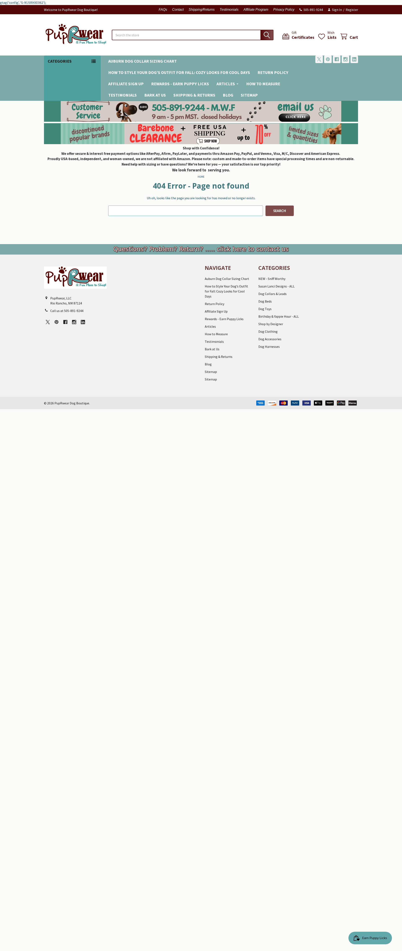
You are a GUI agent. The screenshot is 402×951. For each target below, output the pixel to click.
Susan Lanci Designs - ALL (276, 286)
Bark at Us (155, 95)
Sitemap (249, 95)
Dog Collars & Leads (272, 294)
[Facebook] (336, 59)
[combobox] (192, 35)
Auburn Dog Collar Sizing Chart (142, 61)
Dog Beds (265, 301)
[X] (319, 59)
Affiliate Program (256, 9)
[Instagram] (345, 59)
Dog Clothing (268, 331)
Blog (228, 95)
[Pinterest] (328, 59)
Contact (178, 9)
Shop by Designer (270, 324)
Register (352, 10)
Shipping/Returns (202, 9)
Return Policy (273, 72)
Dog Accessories (269, 339)
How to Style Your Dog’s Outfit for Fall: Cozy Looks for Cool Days (179, 72)
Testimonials (229, 9)
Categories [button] (60, 61)
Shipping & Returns (194, 95)
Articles (225, 83)
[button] (201, 111)
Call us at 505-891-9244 (66, 311)
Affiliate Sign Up (126, 83)
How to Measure (263, 83)
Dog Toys (265, 309)
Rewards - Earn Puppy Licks (180, 83)
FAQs (163, 9)
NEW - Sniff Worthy (271, 279)
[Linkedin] (354, 59)
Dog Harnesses (269, 346)
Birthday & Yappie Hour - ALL (278, 316)
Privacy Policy (283, 9)
